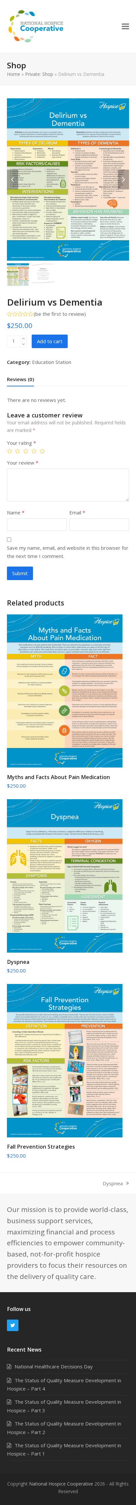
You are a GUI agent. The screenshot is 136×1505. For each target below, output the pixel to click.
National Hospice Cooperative (61, 1484)
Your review (22, 462)
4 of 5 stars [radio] (34, 451)
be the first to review (59, 313)
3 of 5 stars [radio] (26, 451)
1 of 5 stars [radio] (10, 451)
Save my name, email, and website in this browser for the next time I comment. (67, 551)
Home (13, 74)
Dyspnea (113, 1183)
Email (77, 512)
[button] (125, 26)
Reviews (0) (20, 379)
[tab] (20, 379)
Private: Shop (39, 74)
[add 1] (23, 339)
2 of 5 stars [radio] (18, 451)
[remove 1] (23, 344)
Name (15, 512)
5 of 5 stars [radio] (43, 451)
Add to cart (49, 341)
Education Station (51, 362)
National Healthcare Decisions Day (54, 1366)
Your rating (21, 443)
